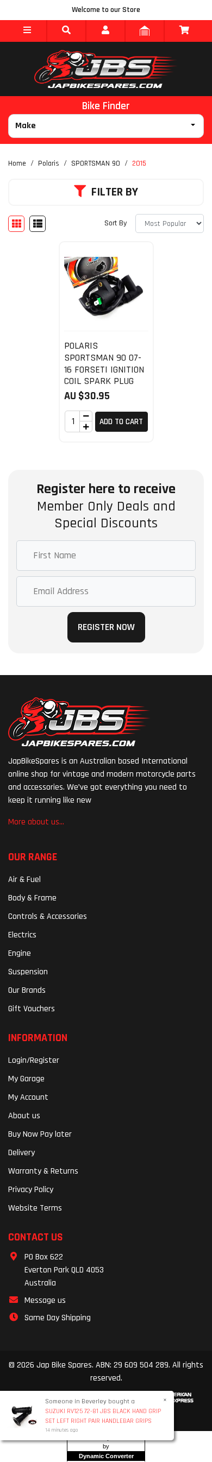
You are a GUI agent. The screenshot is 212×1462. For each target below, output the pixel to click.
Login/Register (33, 1060)
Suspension (28, 972)
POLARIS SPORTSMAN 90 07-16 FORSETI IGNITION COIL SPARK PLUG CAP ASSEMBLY (104, 369)
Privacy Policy (30, 1189)
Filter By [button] (114, 192)
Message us (45, 1300)
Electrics (22, 935)
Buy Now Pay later (40, 1134)
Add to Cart (121, 422)
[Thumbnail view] (16, 224)
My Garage (26, 1079)
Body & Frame (32, 898)
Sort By (115, 223)
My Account (28, 1097)
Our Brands (27, 990)
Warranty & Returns (43, 1171)
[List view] (37, 224)
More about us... (36, 822)
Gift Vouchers (31, 1008)
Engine (19, 953)
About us (24, 1115)
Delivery (21, 1152)
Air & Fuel (24, 879)
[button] (27, 31)
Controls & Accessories (47, 916)
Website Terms (35, 1208)
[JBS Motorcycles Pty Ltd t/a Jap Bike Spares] (106, 69)
